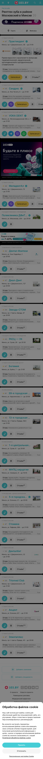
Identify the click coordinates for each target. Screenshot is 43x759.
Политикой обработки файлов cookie (16, 738)
